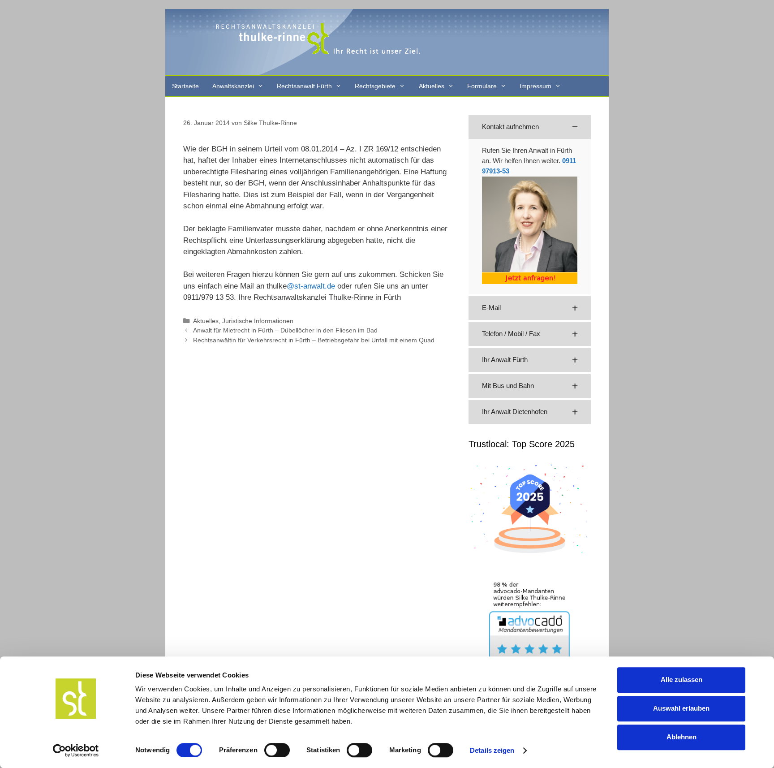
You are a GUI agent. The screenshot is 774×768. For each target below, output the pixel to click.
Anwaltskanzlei (233, 86)
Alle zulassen (681, 679)
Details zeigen (492, 750)
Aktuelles (431, 86)
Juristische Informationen (257, 320)
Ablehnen (681, 737)
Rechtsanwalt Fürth (304, 86)
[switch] (277, 750)
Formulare (482, 86)
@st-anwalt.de (311, 286)
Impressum (535, 86)
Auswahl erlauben (681, 708)
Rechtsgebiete (375, 86)
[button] (530, 127)
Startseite (185, 86)
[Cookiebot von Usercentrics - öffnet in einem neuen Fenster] (76, 750)
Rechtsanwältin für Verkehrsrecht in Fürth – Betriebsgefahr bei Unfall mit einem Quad (313, 340)
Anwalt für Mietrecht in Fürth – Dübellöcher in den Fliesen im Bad (285, 330)
